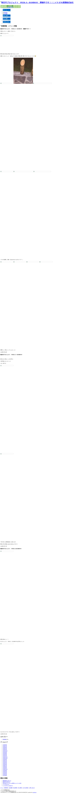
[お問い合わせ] (6, 23)
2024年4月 (5, 764)
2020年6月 (5, 766)
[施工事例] (6, 17)
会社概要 (10, 787)
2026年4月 (5, 749)
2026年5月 (5, 748)
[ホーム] (6, 11)
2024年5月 (5, 763)
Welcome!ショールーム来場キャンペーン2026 (12, 783)
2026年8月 (5, 744)
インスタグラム (6, 784)
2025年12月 (5, 750)
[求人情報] (6, 20)
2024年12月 (5, 757)
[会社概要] (5, 13)
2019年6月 (5, 768)
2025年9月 (5, 752)
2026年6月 (5, 747)
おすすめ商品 (25, 787)
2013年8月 (5, 775)
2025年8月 (5, 753)
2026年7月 (5, 746)
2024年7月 (5, 760)
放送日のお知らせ (6, 781)
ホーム (1, 787)
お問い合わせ (32, 787)
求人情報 (20, 787)
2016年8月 (5, 770)
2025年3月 (5, 755)
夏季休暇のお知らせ (7, 780)
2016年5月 (5, 771)
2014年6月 (5, 772)
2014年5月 (5, 774)
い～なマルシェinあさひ (8, 785)
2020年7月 (5, 765)
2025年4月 (5, 754)
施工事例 (15, 787)
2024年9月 (5, 759)
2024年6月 (5, 761)
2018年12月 (5, 769)
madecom (34, 792)
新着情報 (4, 739)
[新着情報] (5, 12)
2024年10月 (5, 758)
